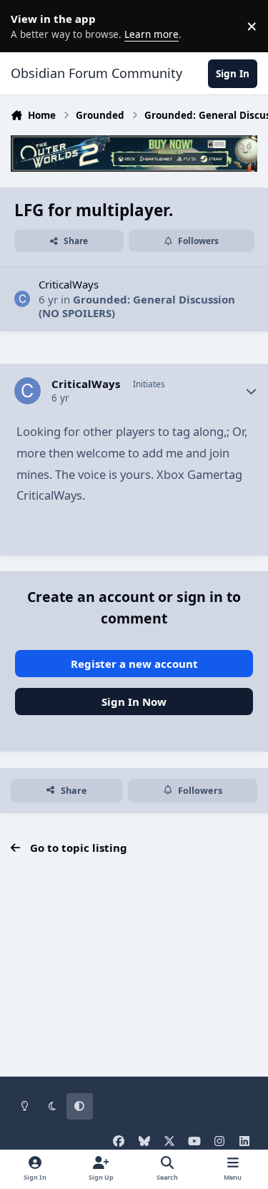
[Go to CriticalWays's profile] (22, 299)
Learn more (28, 26)
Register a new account (134, 663)
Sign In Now (134, 701)
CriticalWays (69, 284)
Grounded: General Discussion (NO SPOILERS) (137, 306)
